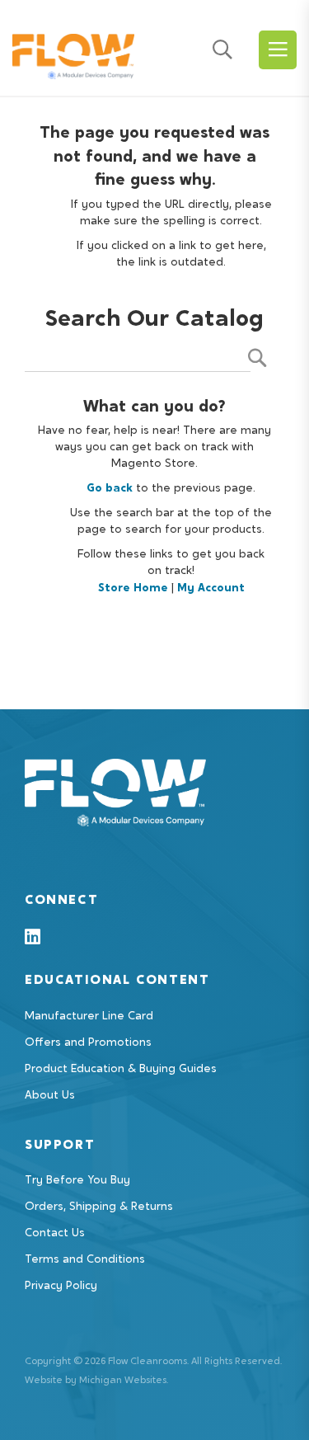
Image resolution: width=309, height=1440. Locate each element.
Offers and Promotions (88, 1043)
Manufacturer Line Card (89, 1017)
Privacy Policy (61, 1286)
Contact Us (55, 1234)
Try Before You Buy (77, 1181)
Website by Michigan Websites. (96, 1381)
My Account (211, 589)
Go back (110, 489)
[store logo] (73, 52)
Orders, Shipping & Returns (99, 1207)
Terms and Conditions (85, 1260)
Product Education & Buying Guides (121, 1069)
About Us (50, 1096)
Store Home (133, 589)
